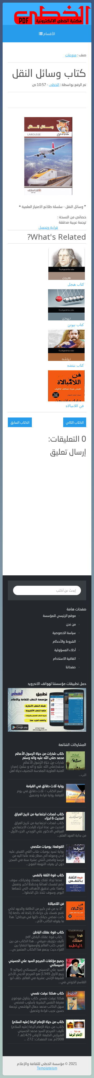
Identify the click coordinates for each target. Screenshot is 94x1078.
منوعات (71, 55)
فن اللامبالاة (56, 903)
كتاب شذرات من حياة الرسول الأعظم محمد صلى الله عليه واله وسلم (39, 755)
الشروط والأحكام (64, 641)
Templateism (47, 1068)
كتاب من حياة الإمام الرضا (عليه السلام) (38, 1022)
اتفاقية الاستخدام (64, 658)
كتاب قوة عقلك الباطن (48, 932)
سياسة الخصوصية (64, 633)
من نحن (71, 624)
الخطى (54, 84)
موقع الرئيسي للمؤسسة (59, 616)
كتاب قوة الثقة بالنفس (48, 875)
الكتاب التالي (75, 422)
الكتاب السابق (19, 422)
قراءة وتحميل (48, 227)
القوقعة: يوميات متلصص (47, 846)
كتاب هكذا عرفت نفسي (47, 993)
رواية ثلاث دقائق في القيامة (45, 786)
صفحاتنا (71, 667)
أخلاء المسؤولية (65, 650)
